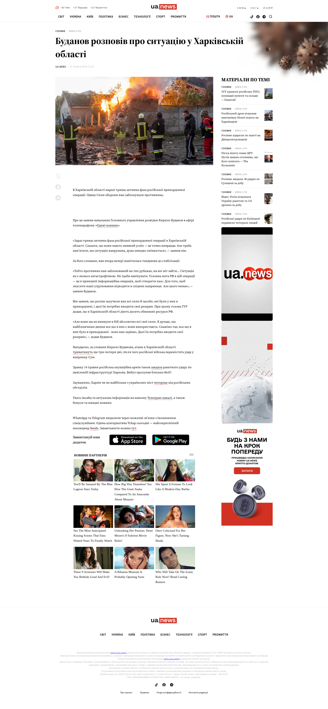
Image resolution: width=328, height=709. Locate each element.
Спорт (160, 17)
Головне (60, 31)
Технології (142, 17)
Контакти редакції (198, 692)
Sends (94, 428)
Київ (90, 17)
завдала (156, 367)
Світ (61, 17)
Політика (106, 17)
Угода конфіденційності (168, 692)
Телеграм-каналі (159, 398)
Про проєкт (126, 692)
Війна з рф (75, 31)
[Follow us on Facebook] (258, 17)
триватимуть (83, 352)
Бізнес (123, 17)
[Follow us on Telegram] (264, 17)
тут (133, 428)
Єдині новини (107, 225)
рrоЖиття (178, 17)
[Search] (271, 17)
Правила (144, 692)
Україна (75, 17)
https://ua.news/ (119, 652)
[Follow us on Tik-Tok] (252, 17)
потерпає (161, 382)
